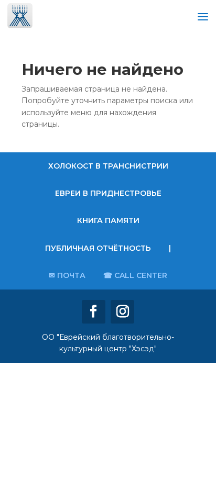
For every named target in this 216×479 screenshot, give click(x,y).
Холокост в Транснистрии (108, 166)
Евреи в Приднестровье (108, 193)
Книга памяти (108, 220)
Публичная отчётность (98, 248)
